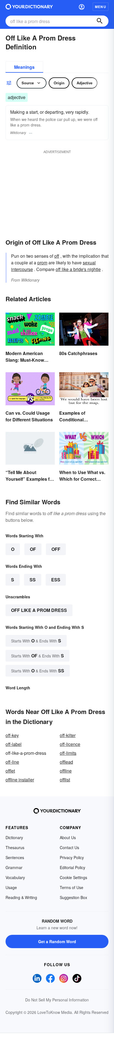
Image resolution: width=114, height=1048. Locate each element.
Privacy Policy (72, 857)
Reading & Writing (21, 897)
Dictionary (14, 837)
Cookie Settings (73, 877)
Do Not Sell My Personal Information (57, 1000)
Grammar (14, 867)
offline (66, 771)
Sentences (15, 857)
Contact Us (69, 847)
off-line (12, 762)
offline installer (20, 779)
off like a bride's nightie (78, 269)
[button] (81, 6)
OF (33, 549)
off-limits (68, 753)
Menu (100, 6)
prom (42, 262)
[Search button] (99, 21)
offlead (66, 762)
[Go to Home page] (29, 6)
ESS (55, 579)
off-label (14, 744)
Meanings (24, 67)
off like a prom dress (39, 610)
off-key (12, 735)
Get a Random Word (57, 941)
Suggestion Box (73, 897)
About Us (68, 837)
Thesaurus (15, 847)
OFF (55, 549)
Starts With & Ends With (36, 640)
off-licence (70, 744)
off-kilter (68, 735)
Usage (11, 887)
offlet (10, 771)
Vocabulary (15, 877)
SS (33, 579)
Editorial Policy (72, 867)
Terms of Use (71, 887)
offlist (65, 779)
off (56, 256)
